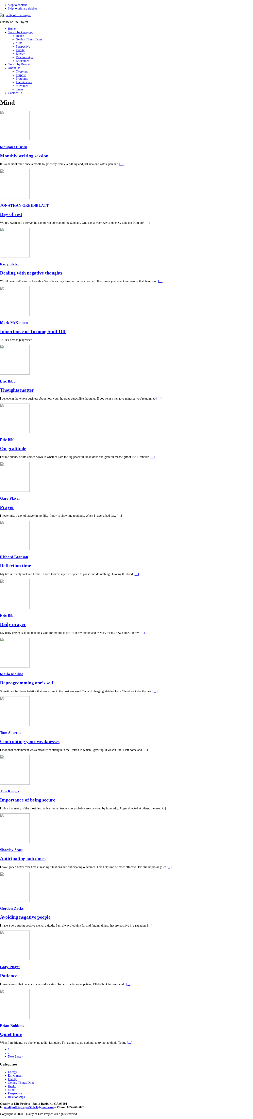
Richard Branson (14, 557)
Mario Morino (11, 674)
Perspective (15, 1093)
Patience (8, 975)
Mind (11, 1089)
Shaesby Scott (11, 850)
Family (12, 1079)
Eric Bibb (8, 381)
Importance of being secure (27, 799)
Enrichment (15, 1075)
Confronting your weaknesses (29, 741)
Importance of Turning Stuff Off (33, 331)
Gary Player (10, 498)
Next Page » (15, 1056)
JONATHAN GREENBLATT (24, 205)
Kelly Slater (9, 264)
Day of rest (11, 214)
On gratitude (13, 448)
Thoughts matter (17, 390)
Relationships (16, 1097)
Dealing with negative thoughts (31, 272)
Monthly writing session (24, 155)
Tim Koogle (9, 791)
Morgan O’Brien (13, 147)
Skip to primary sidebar (22, 8)
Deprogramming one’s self (26, 682)
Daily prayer (13, 624)
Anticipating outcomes (22, 858)
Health (12, 1086)
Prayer (7, 507)
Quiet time (11, 1034)
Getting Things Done (21, 1082)
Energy (12, 1072)
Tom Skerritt (10, 733)
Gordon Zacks (12, 908)
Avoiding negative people (25, 917)
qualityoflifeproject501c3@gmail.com (29, 1107)
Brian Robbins (12, 1025)
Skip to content (17, 5)
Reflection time (15, 565)
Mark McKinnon (14, 322)
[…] (121, 164)
